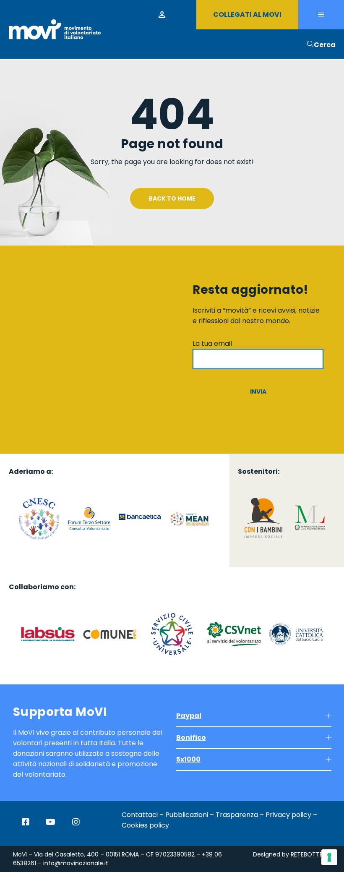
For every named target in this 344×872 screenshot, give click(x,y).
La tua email (212, 343)
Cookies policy (145, 825)
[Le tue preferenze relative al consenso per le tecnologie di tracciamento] (329, 857)
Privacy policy (288, 815)
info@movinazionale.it (75, 863)
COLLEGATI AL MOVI (247, 14)
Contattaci (140, 815)
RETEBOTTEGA (311, 854)
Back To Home (172, 198)
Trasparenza (237, 815)
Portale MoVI (162, 15)
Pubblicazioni (186, 815)
